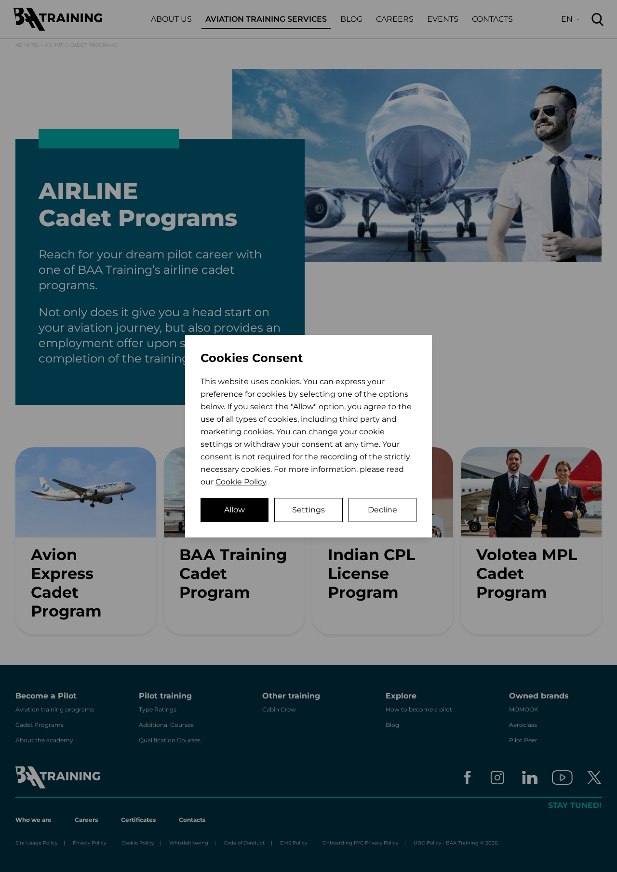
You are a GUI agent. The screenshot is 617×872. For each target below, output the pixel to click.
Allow (234, 509)
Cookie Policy (240, 481)
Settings (308, 509)
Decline (382, 509)
